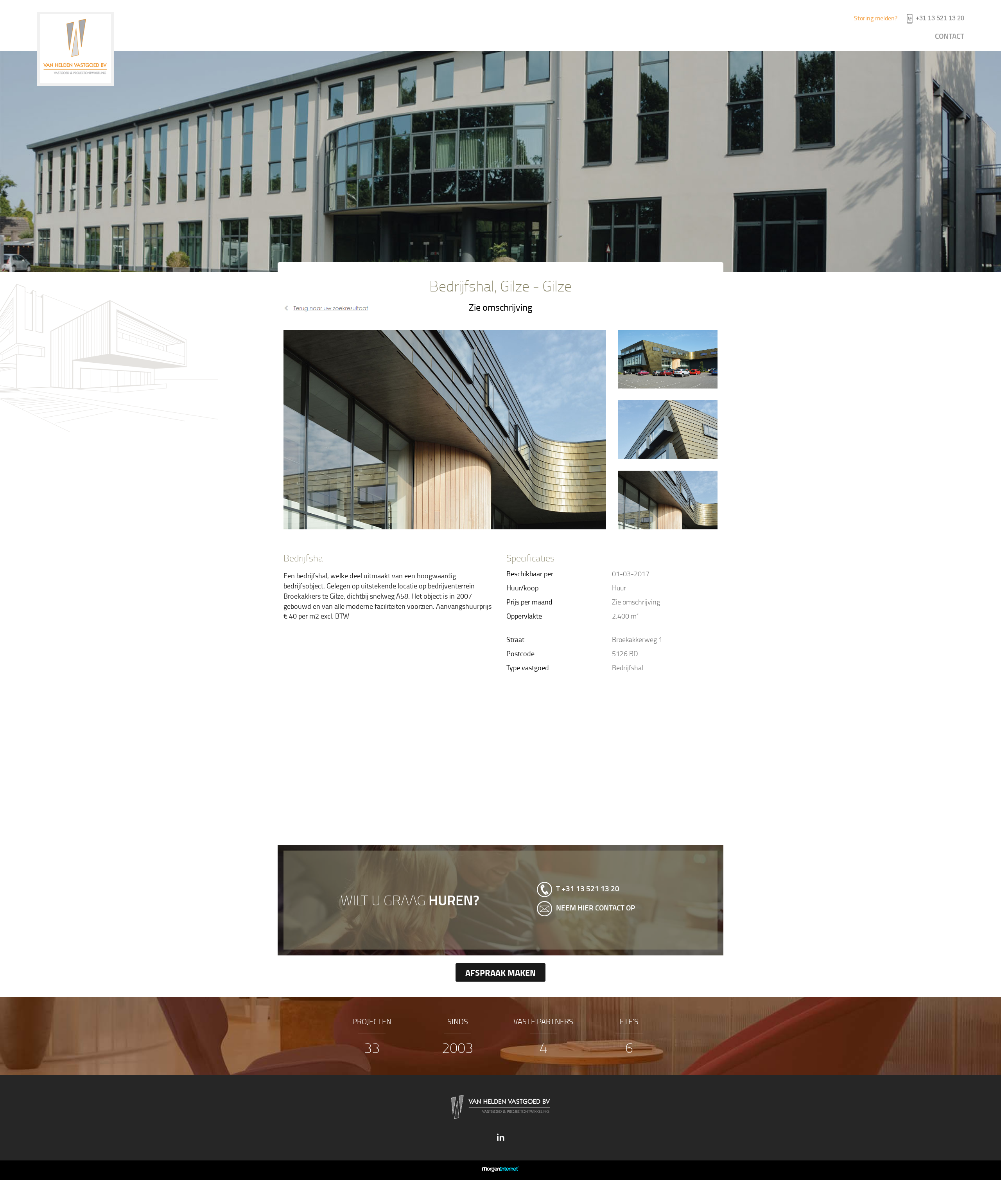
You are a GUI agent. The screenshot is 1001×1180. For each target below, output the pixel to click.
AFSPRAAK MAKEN (500, 972)
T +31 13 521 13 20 (587, 888)
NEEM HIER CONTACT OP (595, 908)
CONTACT (949, 36)
